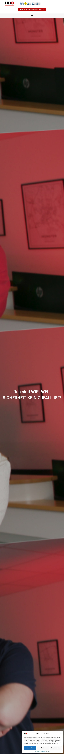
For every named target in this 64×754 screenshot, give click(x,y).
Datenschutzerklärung (45, 751)
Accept (30, 748)
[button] (61, 733)
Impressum (37, 751)
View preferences (55, 748)
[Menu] (32, 15)
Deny (42, 748)
